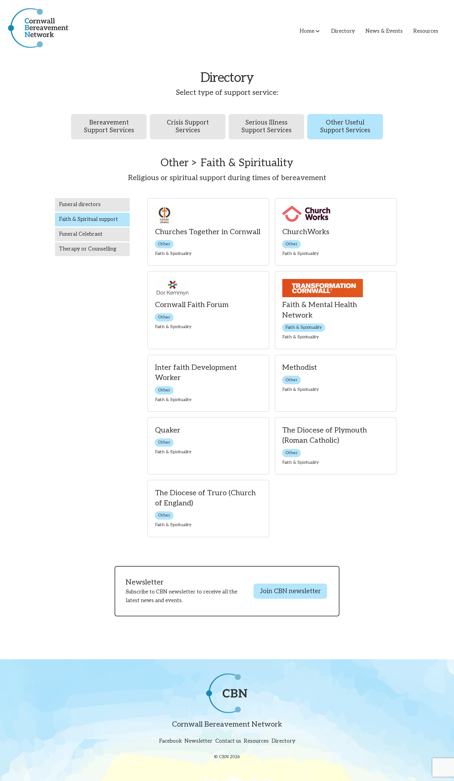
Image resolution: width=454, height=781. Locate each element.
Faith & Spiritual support (88, 219)
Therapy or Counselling (87, 249)
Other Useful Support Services (345, 126)
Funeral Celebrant (81, 234)
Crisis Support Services (188, 126)
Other (164, 244)
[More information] (208, 232)
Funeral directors (80, 204)
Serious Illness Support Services (266, 126)
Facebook (170, 741)
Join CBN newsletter (290, 591)
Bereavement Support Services (109, 126)
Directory (343, 31)
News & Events (384, 31)
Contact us (228, 741)
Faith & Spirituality (303, 327)
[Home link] (34, 28)
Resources (425, 31)
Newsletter (198, 741)
